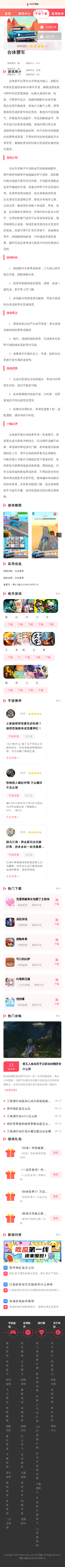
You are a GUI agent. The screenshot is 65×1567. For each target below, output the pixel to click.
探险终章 (21, 939)
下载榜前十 (38, 1488)
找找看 (20, 998)
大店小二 (38, 617)
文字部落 (35, 650)
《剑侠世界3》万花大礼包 (34, 1191)
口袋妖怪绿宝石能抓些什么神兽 (31, 1284)
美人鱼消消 (18, 650)
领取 (55, 1152)
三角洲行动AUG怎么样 (22, 1116)
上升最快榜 (37, 1537)
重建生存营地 (45, 650)
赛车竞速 (38, 11)
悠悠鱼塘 (18, 683)
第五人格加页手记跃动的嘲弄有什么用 (42, 1066)
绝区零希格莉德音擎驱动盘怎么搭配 (30, 1123)
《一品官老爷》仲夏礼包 (34, 1169)
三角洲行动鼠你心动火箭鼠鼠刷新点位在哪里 (30, 1101)
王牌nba (8, 650)
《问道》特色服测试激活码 (34, 1147)
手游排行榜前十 (37, 1510)
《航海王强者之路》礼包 (34, 1213)
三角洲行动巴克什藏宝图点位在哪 (29, 1131)
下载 (10, 624)
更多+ (59, 593)
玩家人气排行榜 (37, 1408)
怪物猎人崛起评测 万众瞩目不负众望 (24, 785)
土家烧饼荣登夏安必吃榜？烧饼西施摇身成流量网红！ (24, 726)
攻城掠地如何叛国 (21, 1301)
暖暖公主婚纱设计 (25, 650)
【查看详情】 (10, 1090)
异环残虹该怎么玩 (19, 1108)
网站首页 (18, 11)
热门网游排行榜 (37, 1355)
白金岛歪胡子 (18, 617)
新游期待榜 (37, 1382)
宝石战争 (48, 617)
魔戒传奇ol (8, 683)
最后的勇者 (8, 617)
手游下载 (28, 11)
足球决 (38, 683)
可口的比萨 (23, 959)
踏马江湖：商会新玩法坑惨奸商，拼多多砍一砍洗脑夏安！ (24, 844)
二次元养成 (8, 1523)
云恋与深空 (28, 683)
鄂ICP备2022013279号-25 (32, 1558)
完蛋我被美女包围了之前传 (33, 899)
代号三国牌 (28, 617)
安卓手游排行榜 (37, 1466)
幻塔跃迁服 (23, 979)
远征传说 (21, 919)
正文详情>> (13, 758)
